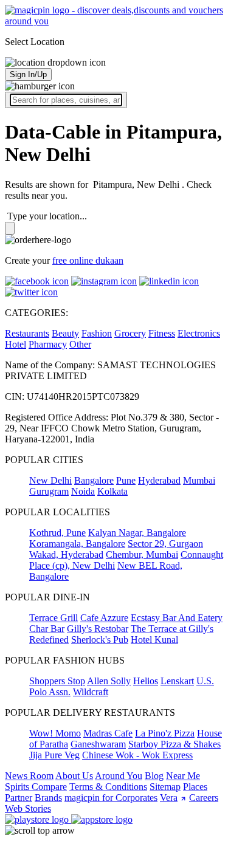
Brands (48, 797)
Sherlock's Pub (99, 639)
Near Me (183, 776)
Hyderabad (159, 480)
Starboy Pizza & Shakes (174, 744)
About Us (74, 776)
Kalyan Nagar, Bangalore (137, 532)
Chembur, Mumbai (142, 554)
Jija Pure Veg (54, 755)
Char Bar (46, 628)
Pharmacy (48, 344)
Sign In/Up (28, 74)
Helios (145, 681)
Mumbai (199, 480)
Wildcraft (90, 692)
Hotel (15, 344)
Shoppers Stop (57, 681)
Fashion (96, 333)
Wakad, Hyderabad (66, 554)
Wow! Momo (55, 733)
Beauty (65, 333)
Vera (169, 797)
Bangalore (94, 480)
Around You (118, 776)
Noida (83, 491)
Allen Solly (109, 681)
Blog (154, 776)
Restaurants (27, 333)
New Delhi (50, 480)
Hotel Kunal (154, 639)
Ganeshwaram (98, 744)
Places (195, 786)
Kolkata (112, 491)
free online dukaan (87, 260)
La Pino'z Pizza (165, 733)
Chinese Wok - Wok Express (137, 755)
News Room (29, 776)
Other (80, 344)
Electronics (199, 333)
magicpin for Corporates (110, 797)
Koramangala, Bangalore (77, 543)
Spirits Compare (36, 786)
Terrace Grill (53, 618)
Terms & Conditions (108, 786)
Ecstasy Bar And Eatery (177, 618)
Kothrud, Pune (57, 532)
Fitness (161, 333)
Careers (203, 797)
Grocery (130, 333)
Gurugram (49, 491)
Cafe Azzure (104, 618)
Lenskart (177, 681)
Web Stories (28, 808)
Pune (126, 480)
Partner (18, 797)
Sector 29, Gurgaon (165, 543)
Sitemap (165, 786)
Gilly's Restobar (97, 628)
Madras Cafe (108, 733)
